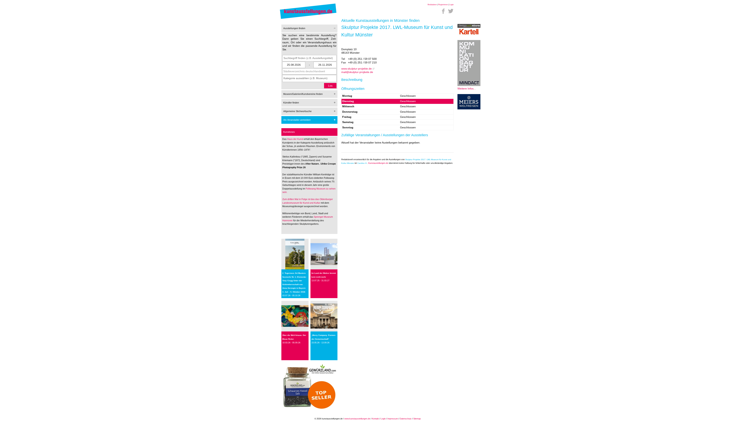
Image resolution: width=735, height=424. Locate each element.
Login (451, 5)
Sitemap (417, 418)
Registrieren (443, 5)
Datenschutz (406, 418)
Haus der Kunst (295, 139)
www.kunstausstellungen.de (357, 418)
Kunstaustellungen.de (378, 163)
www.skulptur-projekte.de (356, 68)
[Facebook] (443, 11)
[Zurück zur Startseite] (308, 18)
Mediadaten (432, 5)
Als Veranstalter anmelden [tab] (297, 120)
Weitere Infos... (466, 88)
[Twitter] (451, 11)
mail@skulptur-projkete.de (357, 72)
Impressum (392, 418)
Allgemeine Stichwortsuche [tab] (297, 111)
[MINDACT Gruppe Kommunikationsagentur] (468, 85)
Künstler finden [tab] (291, 102)
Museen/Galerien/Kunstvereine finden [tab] (303, 94)
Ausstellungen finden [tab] (294, 28)
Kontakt (375, 418)
